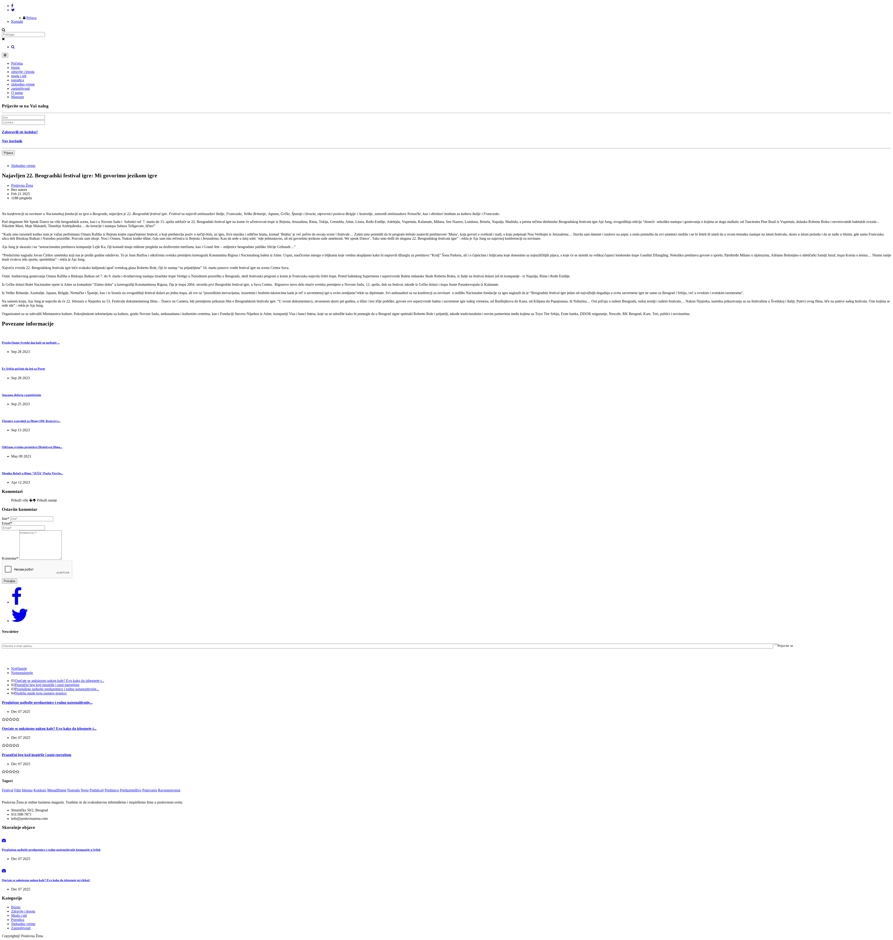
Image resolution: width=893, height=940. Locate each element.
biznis (15, 68)
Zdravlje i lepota (23, 911)
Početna (17, 63)
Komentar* (10, 558)
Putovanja (149, 790)
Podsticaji (97, 790)
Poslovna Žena (22, 185)
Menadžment (56, 790)
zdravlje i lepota (22, 72)
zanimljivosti (20, 88)
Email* (7, 523)
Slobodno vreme (23, 166)
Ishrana (27, 790)
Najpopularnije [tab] (22, 673)
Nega (85, 790)
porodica (17, 80)
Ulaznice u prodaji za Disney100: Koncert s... (31, 421)
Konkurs (39, 790)
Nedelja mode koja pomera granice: (41, 693)
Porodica (17, 920)
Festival (7, 790)
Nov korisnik (12, 141)
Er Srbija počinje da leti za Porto (23, 368)
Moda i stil (19, 915)
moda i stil (18, 76)
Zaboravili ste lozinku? (20, 132)
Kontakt (17, 21)
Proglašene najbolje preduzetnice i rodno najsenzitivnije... (57, 689)
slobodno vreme (23, 84)
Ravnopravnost (169, 790)
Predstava (112, 790)
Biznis (15, 907)
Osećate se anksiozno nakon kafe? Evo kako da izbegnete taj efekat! (46, 880)
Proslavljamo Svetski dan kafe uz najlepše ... (31, 342)
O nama (17, 93)
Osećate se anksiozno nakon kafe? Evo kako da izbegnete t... (59, 681)
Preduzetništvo (130, 790)
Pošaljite (9, 581)
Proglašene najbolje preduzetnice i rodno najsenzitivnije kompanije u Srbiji (51, 849)
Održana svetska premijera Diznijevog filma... (32, 447)
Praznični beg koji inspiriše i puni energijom (47, 685)
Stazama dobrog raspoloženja (21, 395)
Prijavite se (785, 646)
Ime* (5, 519)
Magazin (17, 97)
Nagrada (73, 790)
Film (17, 790)
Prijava (31, 18)
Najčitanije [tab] (19, 669)
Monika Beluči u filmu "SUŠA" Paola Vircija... (32, 473)
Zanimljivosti (20, 928)
